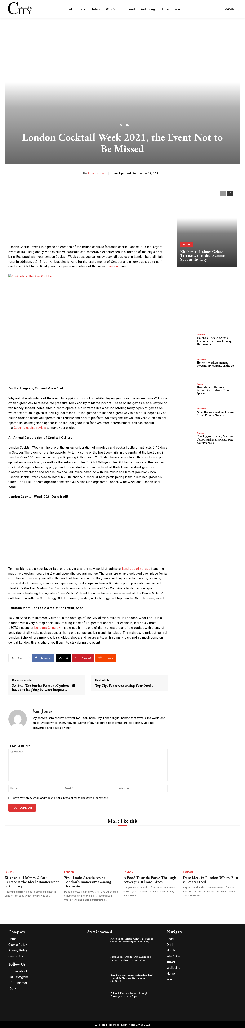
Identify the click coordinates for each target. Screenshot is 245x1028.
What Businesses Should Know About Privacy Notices (215, 413)
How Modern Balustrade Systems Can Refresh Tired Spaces (213, 390)
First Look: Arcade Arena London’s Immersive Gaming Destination (214, 341)
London (123, 125)
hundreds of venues (136, 568)
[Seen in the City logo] (20, 8)
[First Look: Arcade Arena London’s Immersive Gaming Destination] (186, 341)
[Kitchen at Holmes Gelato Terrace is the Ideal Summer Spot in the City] (207, 227)
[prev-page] (223, 193)
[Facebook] (11, 971)
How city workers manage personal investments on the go (215, 364)
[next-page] (230, 193)
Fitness (200, 433)
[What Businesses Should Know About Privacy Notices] (186, 415)
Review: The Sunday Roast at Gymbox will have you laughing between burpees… (43, 687)
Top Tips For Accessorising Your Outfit (124, 685)
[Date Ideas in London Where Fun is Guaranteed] (211, 849)
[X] (11, 989)
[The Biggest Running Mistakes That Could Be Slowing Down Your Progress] (186, 440)
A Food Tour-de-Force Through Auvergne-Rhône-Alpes (149, 879)
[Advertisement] (88, 213)
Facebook (21, 971)
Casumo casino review (30, 428)
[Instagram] (11, 977)
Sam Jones (96, 173)
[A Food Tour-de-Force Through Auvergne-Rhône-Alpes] (151, 849)
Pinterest (21, 982)
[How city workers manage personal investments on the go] (186, 366)
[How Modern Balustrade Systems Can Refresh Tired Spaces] (186, 390)
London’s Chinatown (48, 628)
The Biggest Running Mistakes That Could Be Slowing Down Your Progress (215, 439)
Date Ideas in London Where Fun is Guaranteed (210, 879)
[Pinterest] (11, 983)
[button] (232, 9)
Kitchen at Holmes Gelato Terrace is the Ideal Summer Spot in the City (203, 255)
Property (201, 384)
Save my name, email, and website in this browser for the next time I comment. (60, 797)
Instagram (21, 977)
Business (201, 359)
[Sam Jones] (17, 719)
